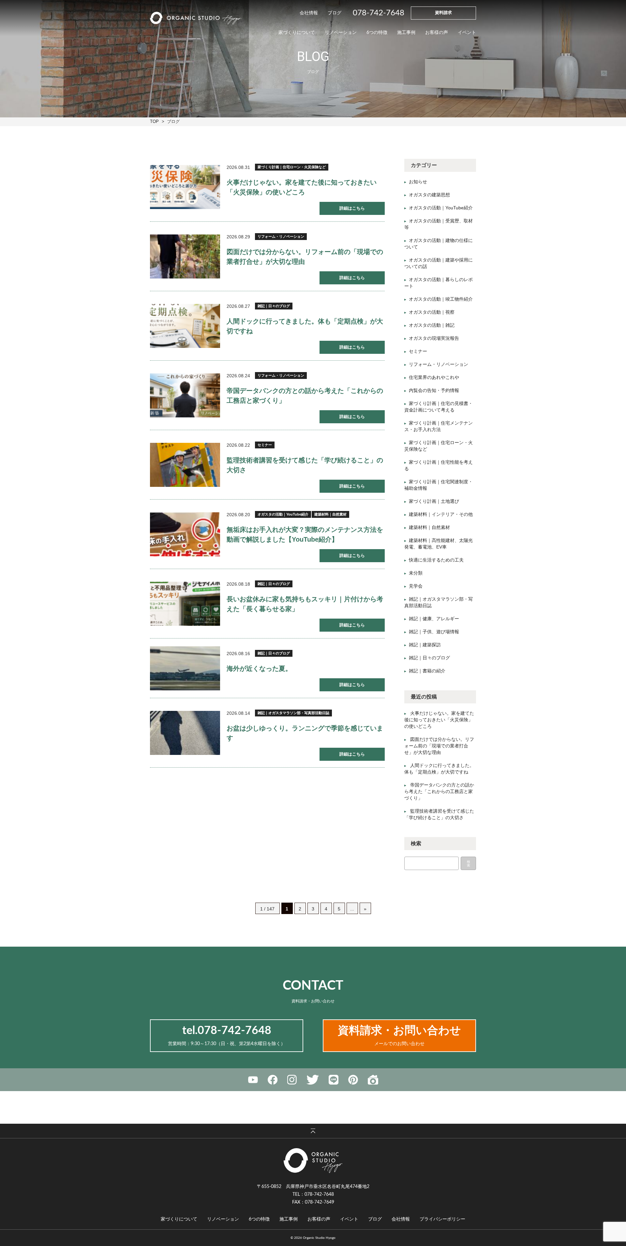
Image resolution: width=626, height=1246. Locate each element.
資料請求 (443, 13)
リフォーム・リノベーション (281, 236)
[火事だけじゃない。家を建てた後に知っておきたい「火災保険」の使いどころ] (185, 187)
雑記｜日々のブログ (274, 306)
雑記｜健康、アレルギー (434, 618)
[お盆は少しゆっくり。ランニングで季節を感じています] (185, 733)
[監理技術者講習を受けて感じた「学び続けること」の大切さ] (185, 465)
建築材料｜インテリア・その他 (441, 514)
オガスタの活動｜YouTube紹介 (283, 514)
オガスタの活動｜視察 (432, 312)
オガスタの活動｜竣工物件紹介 (441, 299)
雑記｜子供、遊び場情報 (434, 631)
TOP (154, 121)
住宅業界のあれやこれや (434, 377)
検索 (468, 863)
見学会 (416, 586)
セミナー (265, 445)
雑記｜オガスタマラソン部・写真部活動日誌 (293, 713)
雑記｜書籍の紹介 (427, 670)
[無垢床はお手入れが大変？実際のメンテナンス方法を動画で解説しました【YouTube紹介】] (185, 534)
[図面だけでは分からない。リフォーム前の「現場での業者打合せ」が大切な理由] (185, 256)
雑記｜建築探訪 (425, 644)
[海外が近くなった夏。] (185, 668)
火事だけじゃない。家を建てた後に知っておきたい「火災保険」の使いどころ (439, 720)
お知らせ (418, 181)
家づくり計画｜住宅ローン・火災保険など (292, 167)
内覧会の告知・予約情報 (434, 390)
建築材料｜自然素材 (330, 514)
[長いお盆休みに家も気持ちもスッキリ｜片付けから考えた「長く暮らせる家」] (185, 604)
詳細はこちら (352, 208)
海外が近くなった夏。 (259, 668)
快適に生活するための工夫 (436, 560)
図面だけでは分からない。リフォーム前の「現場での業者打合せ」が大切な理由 (439, 746)
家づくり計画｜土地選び (434, 501)
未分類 (416, 573)
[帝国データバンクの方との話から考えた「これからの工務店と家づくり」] (185, 395)
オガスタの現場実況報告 (434, 338)
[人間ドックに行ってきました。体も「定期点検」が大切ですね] (185, 326)
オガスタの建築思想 (429, 194)
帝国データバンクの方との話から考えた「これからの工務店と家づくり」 (439, 791)
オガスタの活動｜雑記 (432, 325)
